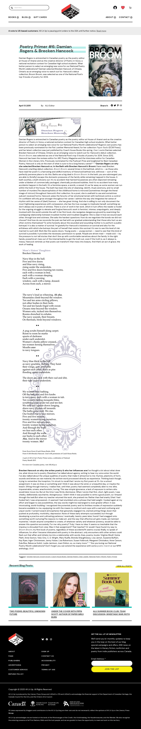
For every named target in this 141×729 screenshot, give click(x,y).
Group (10, 713)
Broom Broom (60, 169)
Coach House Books (58, 557)
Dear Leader (83, 557)
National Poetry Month (97, 557)
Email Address (98, 659)
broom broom (45, 557)
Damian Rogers (72, 557)
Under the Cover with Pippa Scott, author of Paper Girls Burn (67, 614)
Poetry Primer (112, 557)
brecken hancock (33, 557)
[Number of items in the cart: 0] (130, 8)
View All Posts (124, 566)
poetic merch (103, 545)
